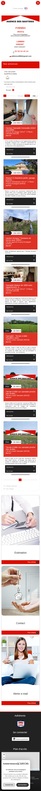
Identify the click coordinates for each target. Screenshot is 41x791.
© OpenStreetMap (35, 769)
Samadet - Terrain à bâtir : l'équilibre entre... (17, 337)
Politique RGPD (35, 778)
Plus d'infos (33, 562)
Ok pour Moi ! (22, 785)
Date (34, 96)
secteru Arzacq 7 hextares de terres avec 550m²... (18, 239)
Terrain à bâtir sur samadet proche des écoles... (20, 393)
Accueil (5, 66)
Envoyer (9, 90)
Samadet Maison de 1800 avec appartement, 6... (19, 286)
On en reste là (21, 762)
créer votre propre (10, 73)
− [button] (4, 757)
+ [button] (4, 754)
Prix (27, 96)
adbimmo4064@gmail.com (21, 56)
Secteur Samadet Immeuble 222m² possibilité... (21, 129)
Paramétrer (9, 785)
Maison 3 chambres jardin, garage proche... (20, 179)
